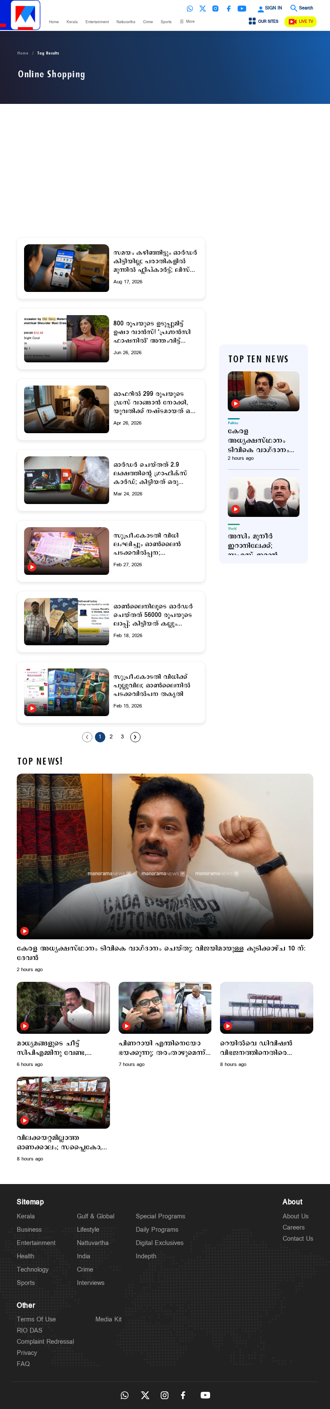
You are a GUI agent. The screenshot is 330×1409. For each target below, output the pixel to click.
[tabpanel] (165, 873)
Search (306, 8)
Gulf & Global (95, 1216)
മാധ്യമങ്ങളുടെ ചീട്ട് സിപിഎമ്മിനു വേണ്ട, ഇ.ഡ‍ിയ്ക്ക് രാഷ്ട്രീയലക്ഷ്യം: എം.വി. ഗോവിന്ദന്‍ (59, 1048)
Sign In (273, 8)
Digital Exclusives (159, 1243)
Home (54, 22)
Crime (148, 22)
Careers (294, 1227)
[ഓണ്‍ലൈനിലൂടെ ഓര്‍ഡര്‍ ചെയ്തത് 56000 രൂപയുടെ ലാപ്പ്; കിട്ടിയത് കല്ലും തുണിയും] (66, 622)
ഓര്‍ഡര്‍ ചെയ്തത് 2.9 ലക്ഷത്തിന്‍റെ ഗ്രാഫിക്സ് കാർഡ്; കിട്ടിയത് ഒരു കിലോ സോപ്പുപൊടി (150, 473)
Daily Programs (157, 1229)
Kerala (72, 22)
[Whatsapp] (190, 8)
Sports (166, 22)
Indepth (146, 1256)
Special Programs (160, 1216)
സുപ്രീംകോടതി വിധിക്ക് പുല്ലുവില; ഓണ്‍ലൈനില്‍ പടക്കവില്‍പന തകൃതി (151, 685)
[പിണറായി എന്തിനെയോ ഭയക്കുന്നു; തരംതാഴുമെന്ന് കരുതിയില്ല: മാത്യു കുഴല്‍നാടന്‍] (165, 1008)
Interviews (90, 1283)
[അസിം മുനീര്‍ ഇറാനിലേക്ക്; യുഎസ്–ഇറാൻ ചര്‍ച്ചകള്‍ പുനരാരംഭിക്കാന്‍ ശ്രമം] (263, 497)
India (83, 1256)
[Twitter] (203, 8)
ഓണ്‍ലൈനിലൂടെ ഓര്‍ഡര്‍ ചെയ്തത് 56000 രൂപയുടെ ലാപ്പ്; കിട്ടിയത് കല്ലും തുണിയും (153, 615)
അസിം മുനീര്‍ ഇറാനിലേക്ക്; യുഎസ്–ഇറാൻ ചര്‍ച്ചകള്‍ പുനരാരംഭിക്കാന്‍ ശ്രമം (256, 546)
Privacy (27, 1352)
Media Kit (108, 1319)
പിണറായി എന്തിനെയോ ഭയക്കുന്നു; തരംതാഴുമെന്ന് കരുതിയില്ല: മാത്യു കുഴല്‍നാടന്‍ (162, 1048)
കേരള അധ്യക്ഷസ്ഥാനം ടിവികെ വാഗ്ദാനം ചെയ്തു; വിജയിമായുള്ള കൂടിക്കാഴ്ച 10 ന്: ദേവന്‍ (258, 441)
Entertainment (97, 22)
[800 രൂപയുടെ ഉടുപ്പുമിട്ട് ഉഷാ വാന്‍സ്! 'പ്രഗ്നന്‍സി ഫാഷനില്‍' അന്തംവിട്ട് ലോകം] (66, 339)
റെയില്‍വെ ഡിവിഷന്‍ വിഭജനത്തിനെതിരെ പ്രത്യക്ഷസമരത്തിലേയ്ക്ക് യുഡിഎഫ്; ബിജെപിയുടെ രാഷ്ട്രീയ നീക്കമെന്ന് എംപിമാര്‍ (263, 1048)
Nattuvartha (125, 22)
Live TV (306, 21)
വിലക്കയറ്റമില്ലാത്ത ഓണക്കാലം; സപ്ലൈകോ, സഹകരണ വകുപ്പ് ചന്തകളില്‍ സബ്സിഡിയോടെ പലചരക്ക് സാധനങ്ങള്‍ (59, 1142)
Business (29, 1229)
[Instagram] (216, 8)
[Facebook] (228, 8)
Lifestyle (88, 1229)
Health (25, 1256)
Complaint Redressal (45, 1341)
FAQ (23, 1364)
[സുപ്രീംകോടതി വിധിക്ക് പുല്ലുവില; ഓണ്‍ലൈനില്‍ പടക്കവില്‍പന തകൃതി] (66, 692)
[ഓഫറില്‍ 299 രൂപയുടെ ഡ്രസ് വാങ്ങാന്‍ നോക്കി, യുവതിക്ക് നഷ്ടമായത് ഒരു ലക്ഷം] (66, 409)
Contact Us (298, 1238)
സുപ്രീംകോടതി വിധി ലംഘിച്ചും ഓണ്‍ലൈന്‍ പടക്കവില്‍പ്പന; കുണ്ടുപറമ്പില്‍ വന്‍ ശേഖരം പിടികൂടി (155, 544)
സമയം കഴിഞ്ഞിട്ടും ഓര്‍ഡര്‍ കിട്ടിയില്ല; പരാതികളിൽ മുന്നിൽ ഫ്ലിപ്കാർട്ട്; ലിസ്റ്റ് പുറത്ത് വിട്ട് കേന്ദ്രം (155, 261)
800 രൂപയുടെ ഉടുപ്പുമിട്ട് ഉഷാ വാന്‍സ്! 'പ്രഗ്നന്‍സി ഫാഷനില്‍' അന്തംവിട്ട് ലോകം (152, 332)
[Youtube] (242, 8)
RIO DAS (30, 1330)
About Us (296, 1216)
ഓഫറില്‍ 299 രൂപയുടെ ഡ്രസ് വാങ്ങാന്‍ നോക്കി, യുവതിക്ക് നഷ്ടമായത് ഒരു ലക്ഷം (154, 403)
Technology (33, 1269)
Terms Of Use (36, 1319)
